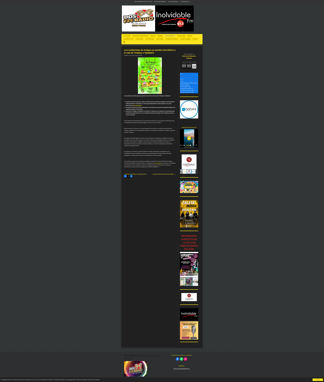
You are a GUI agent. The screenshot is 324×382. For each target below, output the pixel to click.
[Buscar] (124, 42)
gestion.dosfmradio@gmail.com (181, 368)
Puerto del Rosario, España (189, 56)
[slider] (188, 145)
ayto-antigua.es (137, 105)
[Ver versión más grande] (189, 187)
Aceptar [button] (318, 379)
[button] (196, 156)
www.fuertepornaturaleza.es (189, 127)
